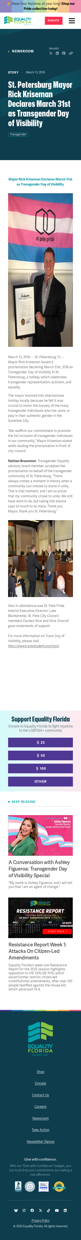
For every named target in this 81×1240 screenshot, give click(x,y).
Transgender (18, 134)
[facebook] (32, 1211)
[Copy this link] (71, 54)
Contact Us (40, 1095)
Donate (54, 20)
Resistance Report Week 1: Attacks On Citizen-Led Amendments (38, 951)
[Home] (19, 21)
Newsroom (23, 51)
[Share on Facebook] (63, 54)
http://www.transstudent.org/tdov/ (33, 646)
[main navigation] (73, 20)
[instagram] (24, 1211)
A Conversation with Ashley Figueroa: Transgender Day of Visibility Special (39, 868)
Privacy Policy (41, 1220)
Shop (40, 1072)
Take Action (40, 1130)
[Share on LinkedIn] (57, 54)
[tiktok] (48, 1211)
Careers (40, 1107)
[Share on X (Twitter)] (51, 54)
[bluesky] (16, 1211)
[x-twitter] (40, 1211)
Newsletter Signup (40, 1142)
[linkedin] (65, 1211)
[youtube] (57, 1211)
